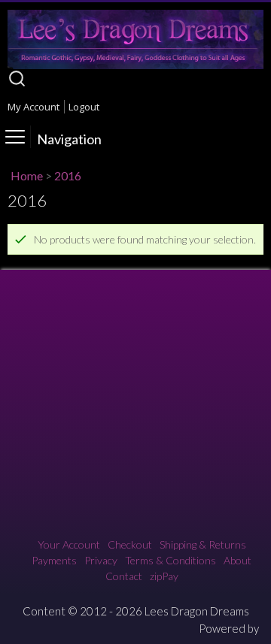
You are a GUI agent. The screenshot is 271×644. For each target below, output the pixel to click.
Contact (123, 576)
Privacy (100, 560)
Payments (54, 560)
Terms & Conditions (170, 560)
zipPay (164, 576)
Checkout (130, 544)
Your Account (69, 544)
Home (27, 175)
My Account (33, 106)
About (237, 560)
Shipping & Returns (203, 544)
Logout (84, 106)
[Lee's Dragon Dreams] (135, 65)
